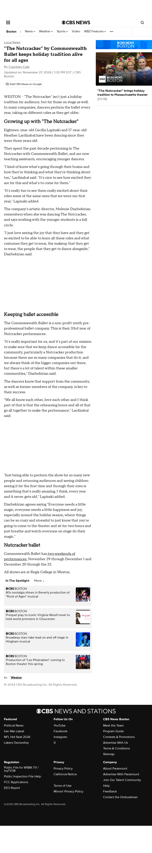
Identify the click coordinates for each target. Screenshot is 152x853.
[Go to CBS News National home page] (76, 22)
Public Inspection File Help (22, 776)
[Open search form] (142, 22)
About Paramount (115, 768)
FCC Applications (16, 782)
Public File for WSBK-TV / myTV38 (21, 769)
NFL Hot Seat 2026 (17, 737)
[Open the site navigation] (29, 22)
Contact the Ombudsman (120, 797)
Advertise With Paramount (121, 774)
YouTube (60, 725)
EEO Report (12, 787)
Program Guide (113, 731)
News (29, 31)
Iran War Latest (14, 731)
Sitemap (108, 754)
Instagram (60, 737)
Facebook (60, 731)
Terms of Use (62, 785)
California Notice (65, 774)
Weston (16, 678)
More (38, 581)
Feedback (110, 791)
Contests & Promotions (119, 737)
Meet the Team (113, 725)
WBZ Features (94, 31)
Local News (12, 42)
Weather (45, 31)
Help (106, 785)
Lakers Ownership (16, 742)
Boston (11, 32)
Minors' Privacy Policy (68, 791)
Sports (61, 31)
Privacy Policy (63, 768)
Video (76, 31)
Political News (13, 725)
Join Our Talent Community (122, 780)
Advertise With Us (115, 742)
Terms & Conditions (116, 748)
